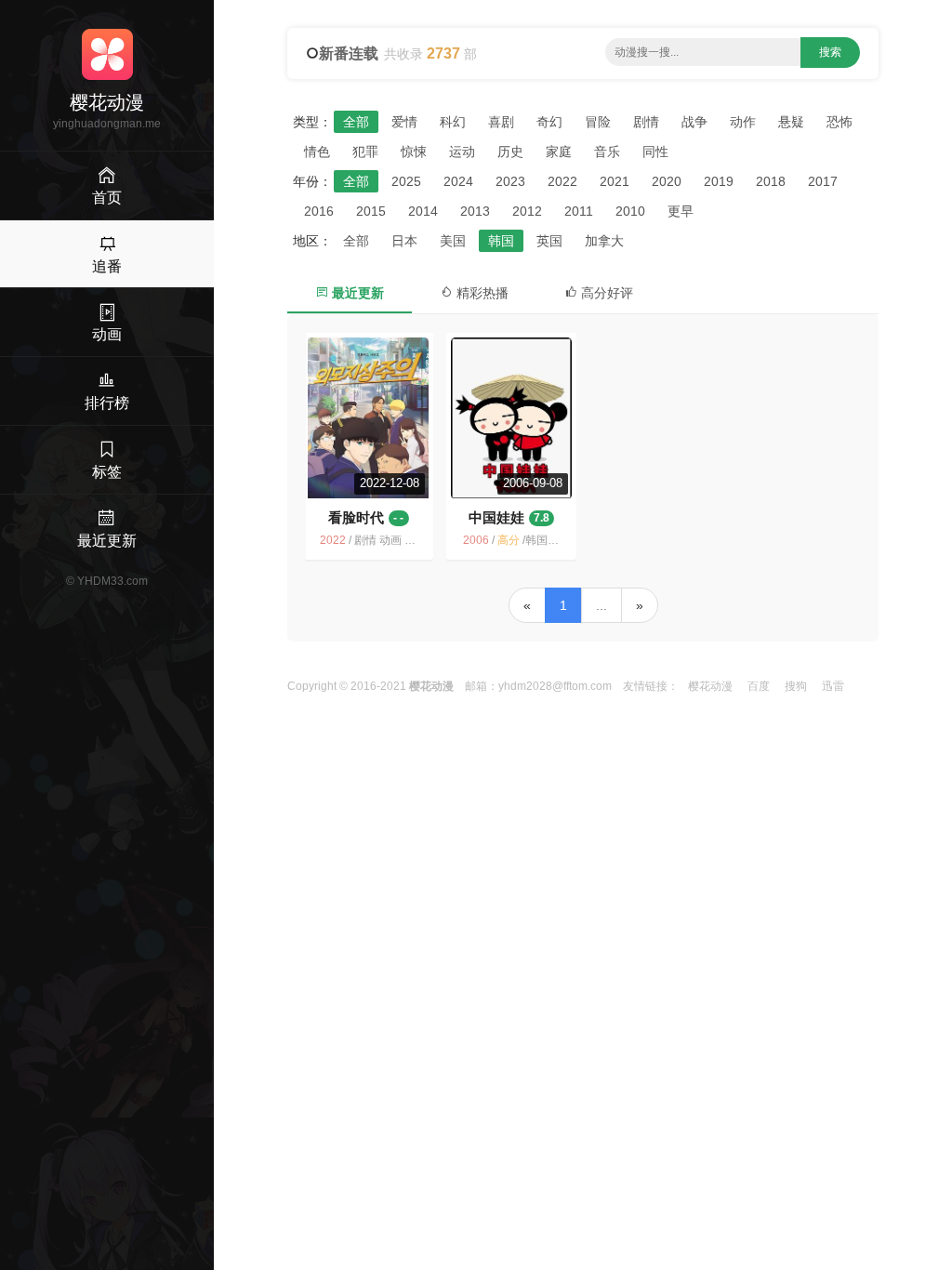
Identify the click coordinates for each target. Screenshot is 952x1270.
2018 (771, 181)
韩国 (501, 240)
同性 (655, 151)
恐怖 (839, 121)
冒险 (598, 121)
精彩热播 (481, 292)
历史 (510, 151)
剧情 (646, 121)
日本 (404, 240)
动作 (743, 121)
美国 (453, 240)
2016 (319, 211)
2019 (719, 181)
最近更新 (356, 292)
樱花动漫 (710, 686)
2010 (630, 211)
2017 (823, 181)
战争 (694, 121)
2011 (578, 211)
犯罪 (365, 151)
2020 (666, 181)
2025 (406, 181)
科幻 (453, 121)
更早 (681, 211)
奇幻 (549, 121)
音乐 (607, 151)
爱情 (404, 121)
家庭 (559, 151)
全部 (356, 121)
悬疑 (791, 121)
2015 (371, 211)
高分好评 (605, 292)
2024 (458, 181)
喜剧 (501, 121)
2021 (614, 181)
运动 (462, 151)
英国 (549, 240)
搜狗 (796, 686)
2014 (423, 211)
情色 (317, 151)
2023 (510, 181)
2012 (527, 211)
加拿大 (604, 240)
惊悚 (414, 151)
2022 (562, 181)
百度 (758, 686)
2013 (475, 211)
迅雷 (833, 686)
